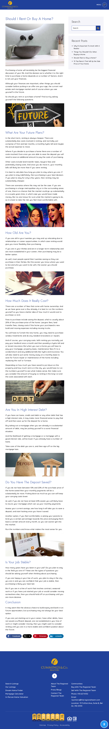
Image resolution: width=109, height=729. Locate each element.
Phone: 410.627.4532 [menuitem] (79, 694)
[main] (54, 325)
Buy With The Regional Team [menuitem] (83, 687)
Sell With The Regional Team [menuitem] (83, 690)
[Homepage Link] (10, 4)
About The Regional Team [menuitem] (59, 685)
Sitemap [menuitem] (42, 725)
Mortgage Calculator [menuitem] (14, 694)
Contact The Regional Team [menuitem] (57, 694)
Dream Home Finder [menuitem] (14, 690)
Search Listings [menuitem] (12, 684)
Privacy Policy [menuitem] (52, 725)
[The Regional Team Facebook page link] (54, 675)
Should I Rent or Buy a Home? (85, 58)
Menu (99, 5)
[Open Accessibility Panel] (104, 724)
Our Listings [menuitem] (10, 687)
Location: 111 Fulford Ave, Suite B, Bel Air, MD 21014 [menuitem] (87, 704)
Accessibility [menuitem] (65, 725)
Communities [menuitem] (77, 684)
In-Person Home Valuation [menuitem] (16, 697)
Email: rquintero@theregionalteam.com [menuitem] (85, 698)
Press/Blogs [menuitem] (56, 690)
